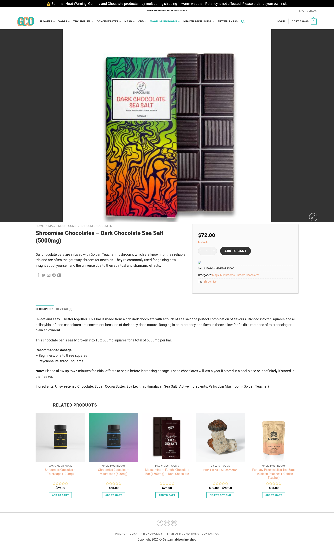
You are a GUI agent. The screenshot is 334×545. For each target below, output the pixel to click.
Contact (312, 10)
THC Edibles (81, 21)
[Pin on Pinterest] (54, 276)
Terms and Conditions (182, 533)
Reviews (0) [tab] (64, 309)
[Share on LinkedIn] (59, 276)
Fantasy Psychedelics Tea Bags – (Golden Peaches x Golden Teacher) (273, 474)
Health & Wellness (197, 21)
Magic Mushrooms (163, 21)
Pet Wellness (228, 21)
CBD (141, 21)
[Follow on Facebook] (160, 523)
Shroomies (210, 281)
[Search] (243, 21)
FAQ (301, 10)
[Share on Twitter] (43, 276)
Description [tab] (45, 309)
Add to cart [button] (60, 495)
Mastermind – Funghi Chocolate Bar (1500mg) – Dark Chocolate (167, 472)
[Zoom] (313, 217)
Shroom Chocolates (96, 226)
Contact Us (210, 533)
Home (40, 226)
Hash (128, 21)
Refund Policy (151, 533)
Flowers (46, 21)
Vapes (62, 21)
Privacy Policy (126, 533)
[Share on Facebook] (38, 276)
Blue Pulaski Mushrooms (220, 470)
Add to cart (235, 251)
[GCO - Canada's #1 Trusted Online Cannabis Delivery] (25, 21)
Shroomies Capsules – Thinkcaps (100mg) (60, 472)
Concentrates (107, 21)
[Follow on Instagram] (167, 523)
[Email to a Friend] (48, 276)
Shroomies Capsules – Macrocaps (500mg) (113, 472)
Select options (220, 495)
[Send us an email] (174, 523)
